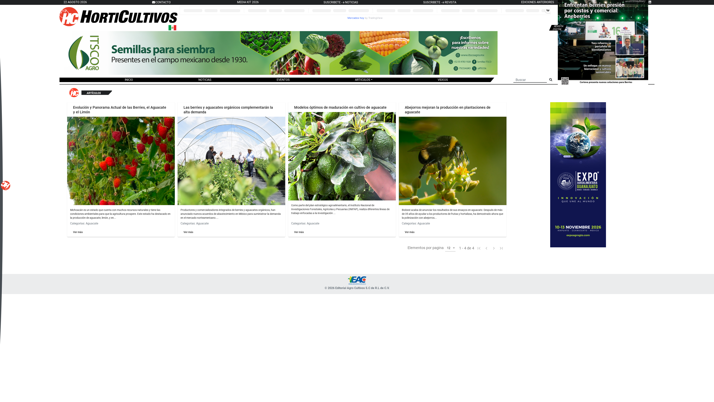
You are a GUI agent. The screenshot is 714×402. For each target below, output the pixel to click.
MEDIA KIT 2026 (248, 2)
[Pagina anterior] (486, 248)
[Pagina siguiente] (494, 248)
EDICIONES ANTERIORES (537, 2)
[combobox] (450, 248)
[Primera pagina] (479, 248)
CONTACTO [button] (163, 2)
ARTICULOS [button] (362, 80)
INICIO (129, 80)
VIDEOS (443, 80)
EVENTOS (283, 80)
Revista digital (558, 28)
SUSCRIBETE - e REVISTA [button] (439, 2)
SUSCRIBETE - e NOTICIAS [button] (341, 2)
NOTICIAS (204, 80)
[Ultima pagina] (501, 248)
